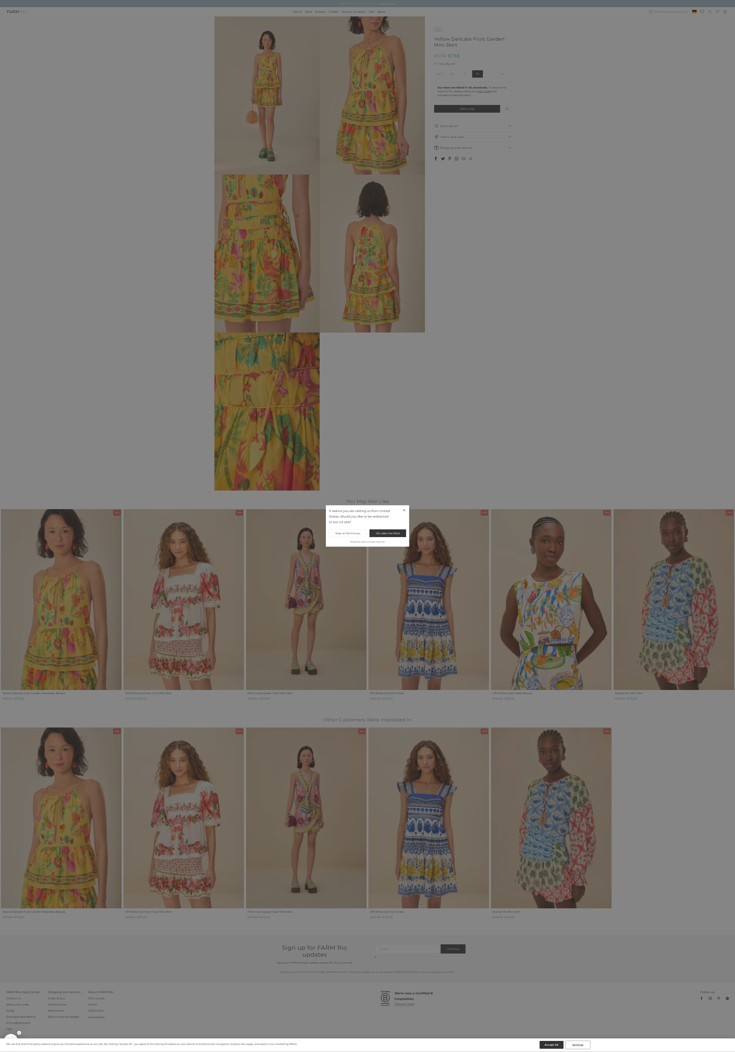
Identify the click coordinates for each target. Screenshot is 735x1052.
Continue (405, 539)
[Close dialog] (437, 474)
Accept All (551, 1044)
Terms (419, 558)
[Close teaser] (19, 1033)
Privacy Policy (409, 558)
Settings (577, 1044)
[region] (367, 1045)
